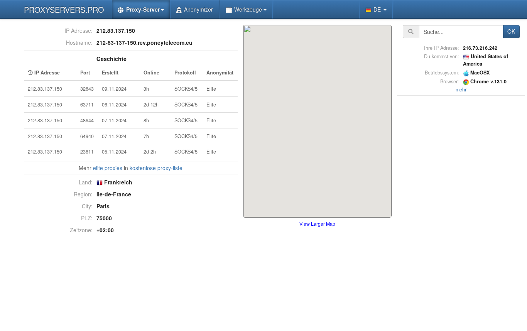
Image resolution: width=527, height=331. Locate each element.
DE (377, 9)
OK (511, 31)
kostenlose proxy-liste (156, 168)
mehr (461, 89)
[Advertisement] (461, 213)
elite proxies (107, 168)
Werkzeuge (248, 9)
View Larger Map (317, 223)
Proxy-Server (143, 9)
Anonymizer (198, 9)
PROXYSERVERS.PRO (64, 9)
